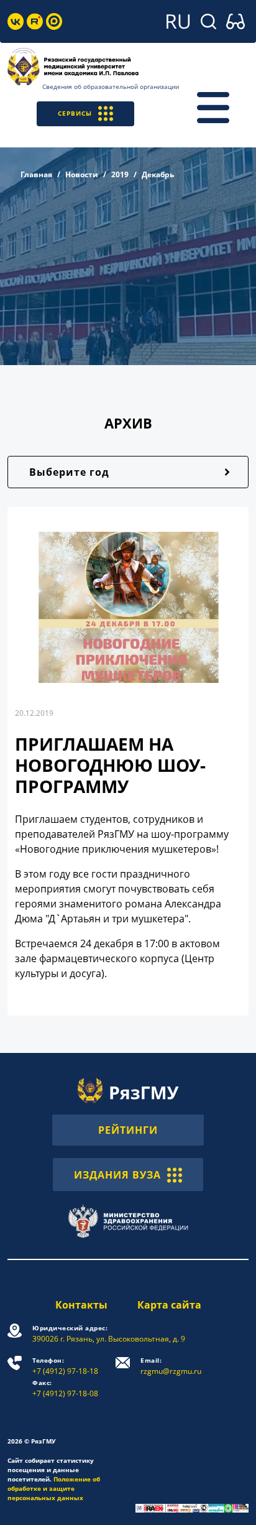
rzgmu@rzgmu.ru (170, 1366)
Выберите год (69, 472)
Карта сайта (169, 1305)
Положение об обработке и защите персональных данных (53, 1488)
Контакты (81, 1305)
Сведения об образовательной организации (110, 86)
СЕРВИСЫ (75, 113)
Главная (36, 174)
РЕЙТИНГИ (128, 1130)
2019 (120, 174)
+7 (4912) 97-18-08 (65, 1388)
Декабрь (158, 174)
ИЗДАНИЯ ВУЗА (117, 1175)
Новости (81, 174)
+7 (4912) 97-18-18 (65, 1366)
